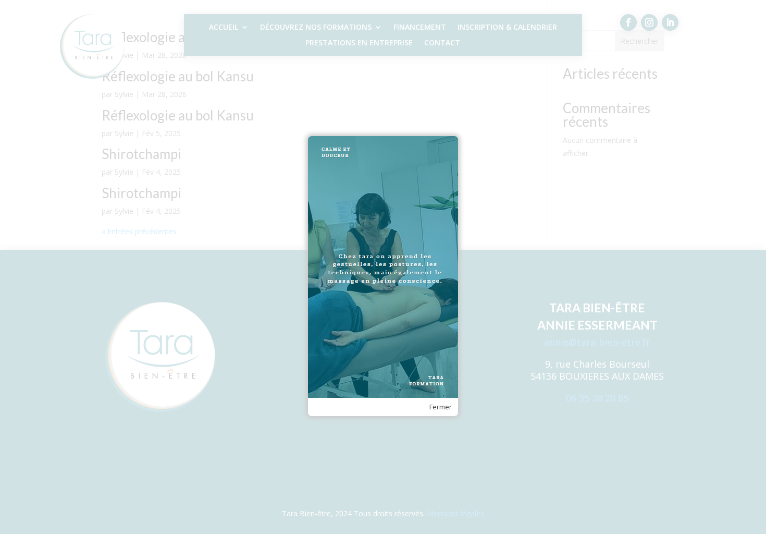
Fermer (440, 406)
